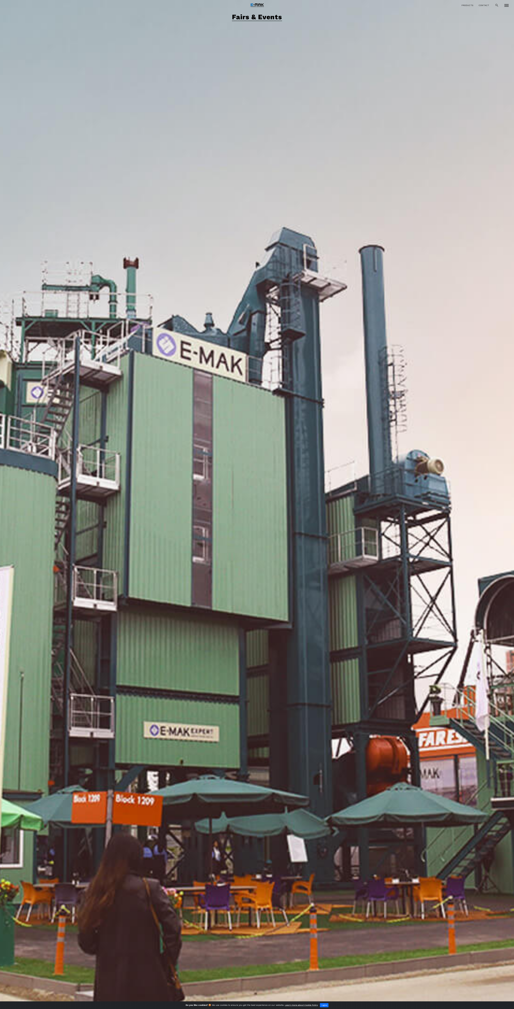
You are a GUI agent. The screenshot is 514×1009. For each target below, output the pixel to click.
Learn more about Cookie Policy (301, 1005)
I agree (324, 1005)
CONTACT (484, 5)
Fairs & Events (257, 17)
